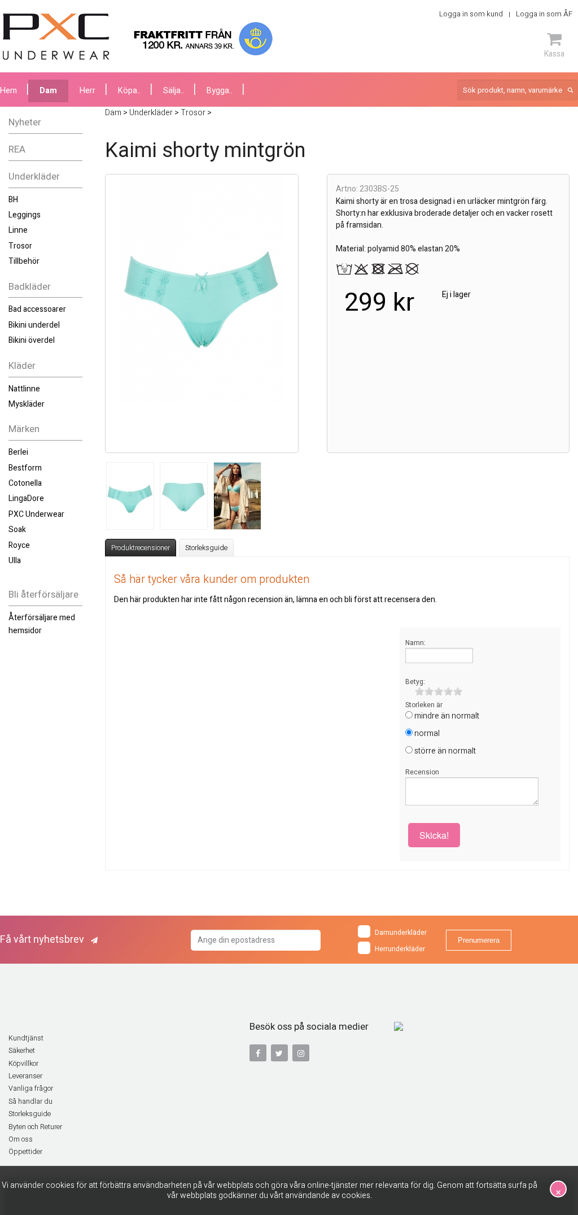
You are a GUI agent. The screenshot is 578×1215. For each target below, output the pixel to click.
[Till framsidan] (56, 37)
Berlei (18, 452)
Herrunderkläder (400, 949)
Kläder (22, 366)
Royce (19, 545)
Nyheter (24, 122)
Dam (48, 91)
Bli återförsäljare (43, 594)
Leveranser (25, 1076)
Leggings (24, 215)
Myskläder (26, 404)
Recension (422, 772)
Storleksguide (206, 548)
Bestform (25, 468)
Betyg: (415, 682)
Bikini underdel (34, 325)
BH (13, 200)
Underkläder (34, 176)
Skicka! (434, 835)
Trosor (20, 246)
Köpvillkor (23, 1064)
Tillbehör (24, 261)
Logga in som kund (471, 13)
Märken (24, 429)
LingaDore (26, 498)
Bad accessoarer (37, 309)
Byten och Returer (35, 1127)
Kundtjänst (25, 1038)
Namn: (415, 643)
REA (16, 149)
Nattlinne (24, 389)
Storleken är (424, 705)
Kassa (554, 53)
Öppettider (25, 1152)
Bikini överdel (31, 340)
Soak (17, 529)
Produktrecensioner (140, 548)
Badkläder (29, 287)
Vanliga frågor (30, 1088)
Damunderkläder (401, 932)
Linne (18, 230)
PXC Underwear (36, 514)
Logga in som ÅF (544, 13)
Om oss (20, 1139)
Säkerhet (21, 1051)
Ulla (14, 561)
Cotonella (25, 483)
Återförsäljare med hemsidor (41, 624)
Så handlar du (30, 1101)
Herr (87, 91)
